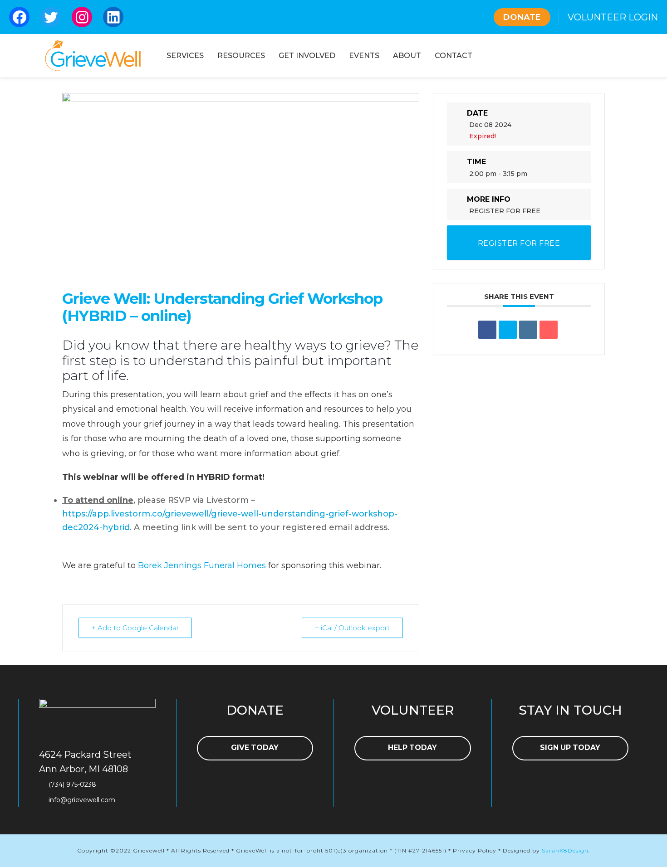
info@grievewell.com (82, 800)
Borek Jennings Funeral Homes (202, 565)
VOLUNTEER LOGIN (613, 17)
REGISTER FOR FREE (504, 211)
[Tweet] (508, 330)
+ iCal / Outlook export (352, 627)
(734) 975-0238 (72, 784)
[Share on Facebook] (487, 330)
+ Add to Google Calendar (135, 627)
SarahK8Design (565, 850)
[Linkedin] (528, 330)
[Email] (548, 330)
